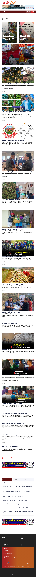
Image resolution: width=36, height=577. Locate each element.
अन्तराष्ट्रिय (22, 538)
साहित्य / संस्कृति (6, 544)
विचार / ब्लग (22, 539)
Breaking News (6, 541)
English (32, 11)
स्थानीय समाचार (6, 540)
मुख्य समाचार (15, 479)
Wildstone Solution (22, 574)
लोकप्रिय (25, 479)
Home (5, 566)
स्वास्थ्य (5, 545)
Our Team (15, 566)
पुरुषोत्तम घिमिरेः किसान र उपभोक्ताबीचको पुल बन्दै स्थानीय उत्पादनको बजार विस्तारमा (25, 37)
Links (13, 566)
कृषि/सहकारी (22, 542)
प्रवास (21, 541)
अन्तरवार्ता (22, 544)
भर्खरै (3, 479)
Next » (12, 457)
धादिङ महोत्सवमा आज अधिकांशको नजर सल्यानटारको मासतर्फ (16, 62)
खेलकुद (5, 542)
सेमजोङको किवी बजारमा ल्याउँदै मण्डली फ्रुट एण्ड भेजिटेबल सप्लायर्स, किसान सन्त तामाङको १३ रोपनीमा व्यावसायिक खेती (8, 36)
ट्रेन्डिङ (29, 11)
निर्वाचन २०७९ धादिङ (30, 566)
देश (21, 545)
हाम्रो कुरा (7, 566)
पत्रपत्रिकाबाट (5, 543)
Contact (10, 566)
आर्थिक (21, 543)
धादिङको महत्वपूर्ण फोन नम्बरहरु (22, 566)
